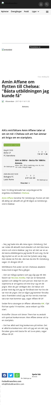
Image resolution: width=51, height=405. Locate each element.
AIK (42, 303)
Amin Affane (7, 198)
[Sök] (46, 4)
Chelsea (25, 193)
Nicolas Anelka (18, 277)
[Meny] (47, 12)
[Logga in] (41, 4)
